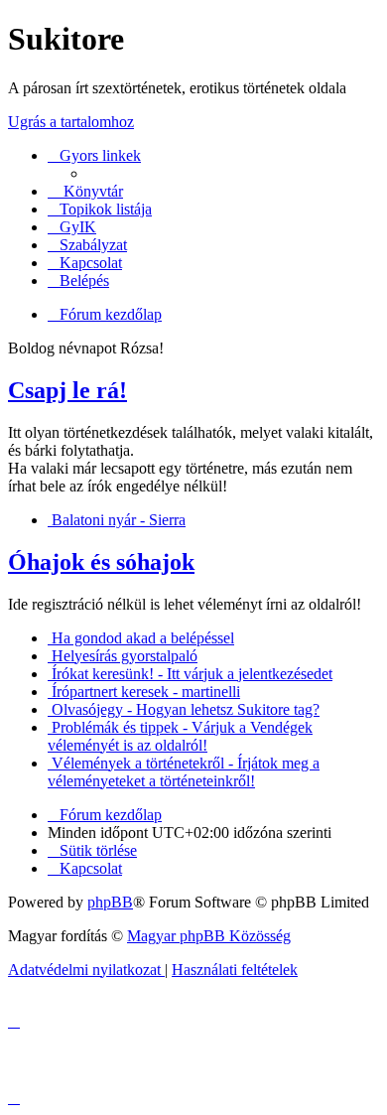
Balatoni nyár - (117, 519)
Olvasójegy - (184, 709)
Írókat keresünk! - (190, 673)
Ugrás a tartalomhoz (71, 121)
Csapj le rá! (67, 390)
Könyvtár (91, 191)
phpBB (110, 902)
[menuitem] (72, 226)
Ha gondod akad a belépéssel (141, 637)
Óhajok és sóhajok (101, 562)
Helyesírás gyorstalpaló (122, 655)
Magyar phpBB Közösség (209, 935)
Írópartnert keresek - (144, 691)
